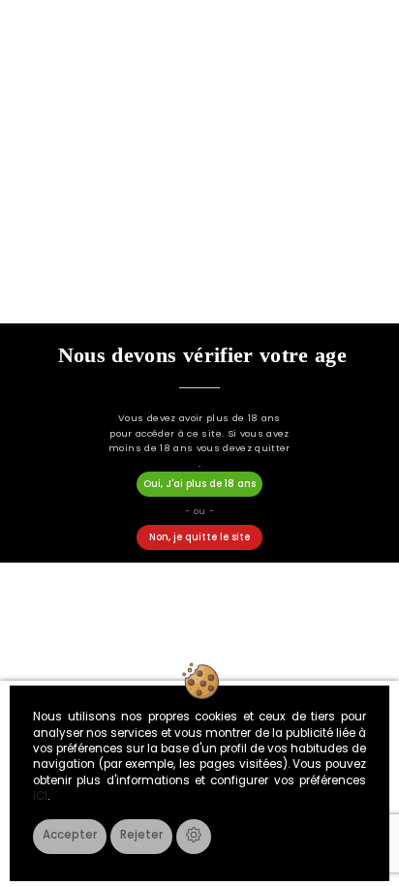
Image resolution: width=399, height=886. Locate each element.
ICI (40, 796)
